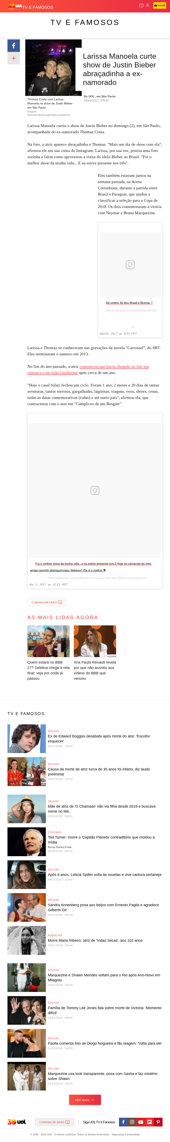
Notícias (58, 19)
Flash (25, 19)
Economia (108, 19)
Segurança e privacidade (125, 1134)
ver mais (82, 1100)
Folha (124, 19)
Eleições (41, 19)
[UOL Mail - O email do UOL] (141, 5)
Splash (155, 19)
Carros (91, 19)
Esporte (140, 19)
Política (75, 19)
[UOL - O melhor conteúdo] (15, 6)
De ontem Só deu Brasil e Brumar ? (129, 302)
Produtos (9, 19)
